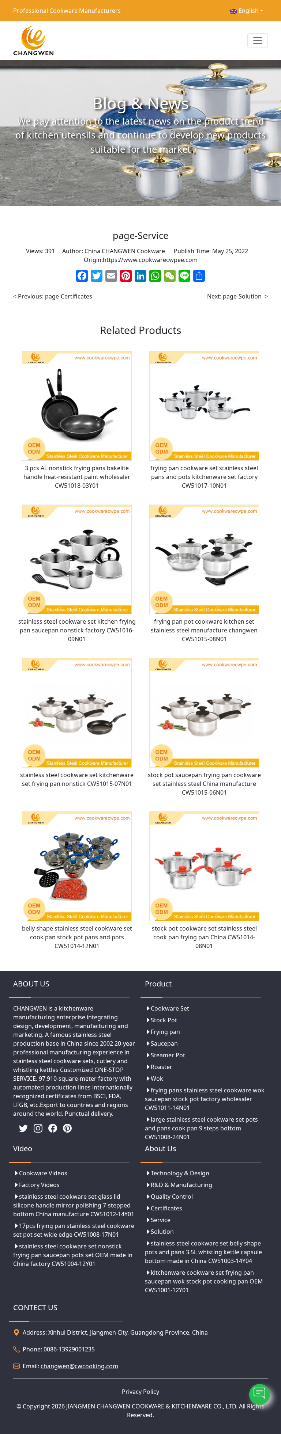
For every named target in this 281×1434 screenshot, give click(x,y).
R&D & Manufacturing (181, 1185)
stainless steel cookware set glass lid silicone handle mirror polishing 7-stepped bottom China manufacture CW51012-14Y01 (73, 1205)
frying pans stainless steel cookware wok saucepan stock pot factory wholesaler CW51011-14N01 (205, 1099)
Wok (157, 1078)
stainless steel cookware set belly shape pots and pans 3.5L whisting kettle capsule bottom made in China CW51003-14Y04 (203, 1252)
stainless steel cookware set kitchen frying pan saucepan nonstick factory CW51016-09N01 (77, 630)
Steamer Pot (168, 1055)
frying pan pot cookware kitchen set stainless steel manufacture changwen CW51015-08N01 (204, 630)
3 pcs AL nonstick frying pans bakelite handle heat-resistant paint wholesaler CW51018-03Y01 (76, 477)
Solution (162, 1232)
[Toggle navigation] (257, 40)
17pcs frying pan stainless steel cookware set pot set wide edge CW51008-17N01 (73, 1230)
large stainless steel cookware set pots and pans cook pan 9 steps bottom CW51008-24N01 (201, 1128)
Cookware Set (170, 1008)
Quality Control (172, 1197)
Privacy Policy (140, 1392)
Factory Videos (39, 1185)
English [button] (248, 11)
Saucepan (164, 1043)
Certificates (166, 1208)
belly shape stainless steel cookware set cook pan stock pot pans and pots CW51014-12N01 (77, 937)
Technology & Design (180, 1173)
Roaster (161, 1067)
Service (161, 1220)
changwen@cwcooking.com (79, 1366)
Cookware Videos (43, 1173)
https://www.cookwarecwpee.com (150, 260)
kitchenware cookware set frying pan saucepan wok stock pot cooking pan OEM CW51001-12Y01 (204, 1281)
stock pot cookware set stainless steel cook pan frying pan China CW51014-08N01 (204, 937)
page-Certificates (68, 296)
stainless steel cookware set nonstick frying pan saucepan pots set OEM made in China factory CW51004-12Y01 (72, 1255)
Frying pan (165, 1032)
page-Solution (242, 296)
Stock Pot (164, 1020)
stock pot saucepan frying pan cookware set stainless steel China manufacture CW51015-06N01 (204, 783)
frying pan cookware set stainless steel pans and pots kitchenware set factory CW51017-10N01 (204, 477)
